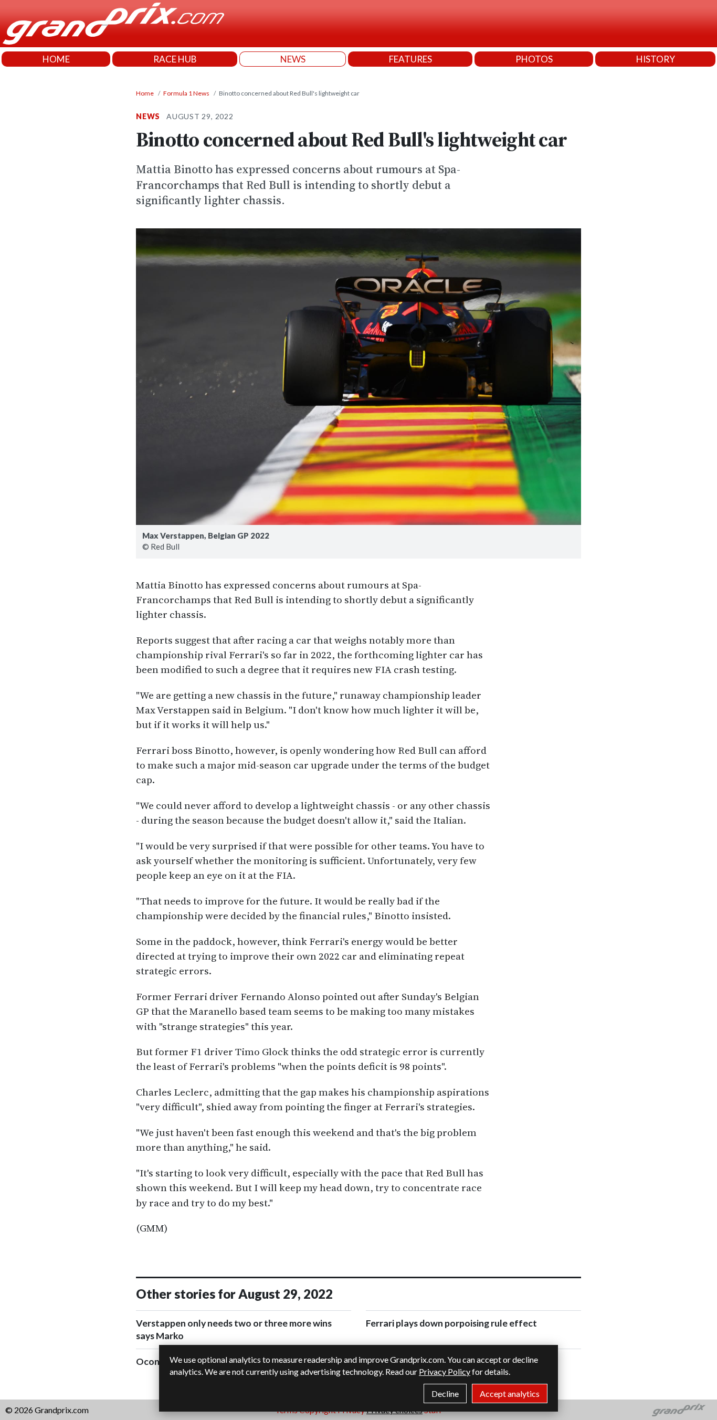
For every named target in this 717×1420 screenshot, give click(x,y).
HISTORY (655, 59)
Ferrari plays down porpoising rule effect (451, 1323)
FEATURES (410, 59)
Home (145, 93)
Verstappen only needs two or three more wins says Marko (234, 1329)
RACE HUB (175, 59)
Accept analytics (510, 1393)
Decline (445, 1393)
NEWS (292, 59)
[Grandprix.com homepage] (679, 1410)
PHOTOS (534, 59)
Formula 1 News (186, 93)
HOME (56, 59)
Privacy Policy (444, 1371)
